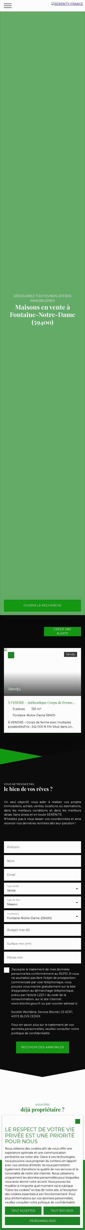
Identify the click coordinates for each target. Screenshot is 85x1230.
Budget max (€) (18, 930)
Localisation (13, 913)
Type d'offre (13, 886)
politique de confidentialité (30, 1033)
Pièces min (15, 957)
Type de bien (13, 900)
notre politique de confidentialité (52, 1202)
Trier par (8, 628)
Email (11, 875)
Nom (11, 861)
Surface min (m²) (19, 944)
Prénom (13, 847)
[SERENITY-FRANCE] (67, 5)
